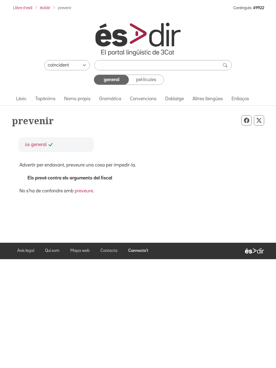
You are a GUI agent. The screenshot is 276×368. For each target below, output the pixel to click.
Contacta (109, 251)
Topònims (45, 99)
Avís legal (25, 251)
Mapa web (80, 251)
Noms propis (77, 99)
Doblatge (174, 99)
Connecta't (138, 251)
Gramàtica (110, 99)
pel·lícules (146, 80)
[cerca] (226, 65)
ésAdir (45, 8)
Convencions (143, 99)
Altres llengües (207, 99)
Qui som (52, 251)
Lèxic (21, 99)
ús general (36, 145)
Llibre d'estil (22, 8)
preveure (84, 191)
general (111, 80)
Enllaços (240, 99)
